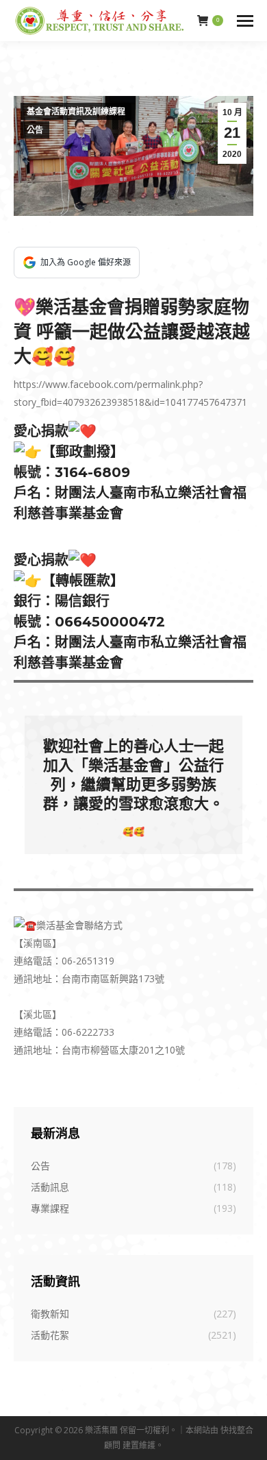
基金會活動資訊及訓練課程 (76, 112)
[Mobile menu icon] (245, 21)
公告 (35, 130)
